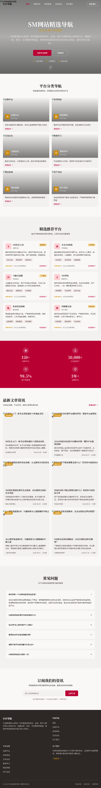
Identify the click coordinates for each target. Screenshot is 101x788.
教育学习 (6, 763)
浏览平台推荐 (42, 53)
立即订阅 (71, 693)
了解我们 (60, 53)
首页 (28, 4)
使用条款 (87, 784)
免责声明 (95, 784)
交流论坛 (58, 4)
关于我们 (69, 4)
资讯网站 (47, 4)
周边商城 (6, 767)
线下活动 (6, 772)
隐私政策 (78, 784)
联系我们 (92, 4)
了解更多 (55, 758)
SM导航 (7, 718)
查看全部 (92, 405)
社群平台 (37, 4)
